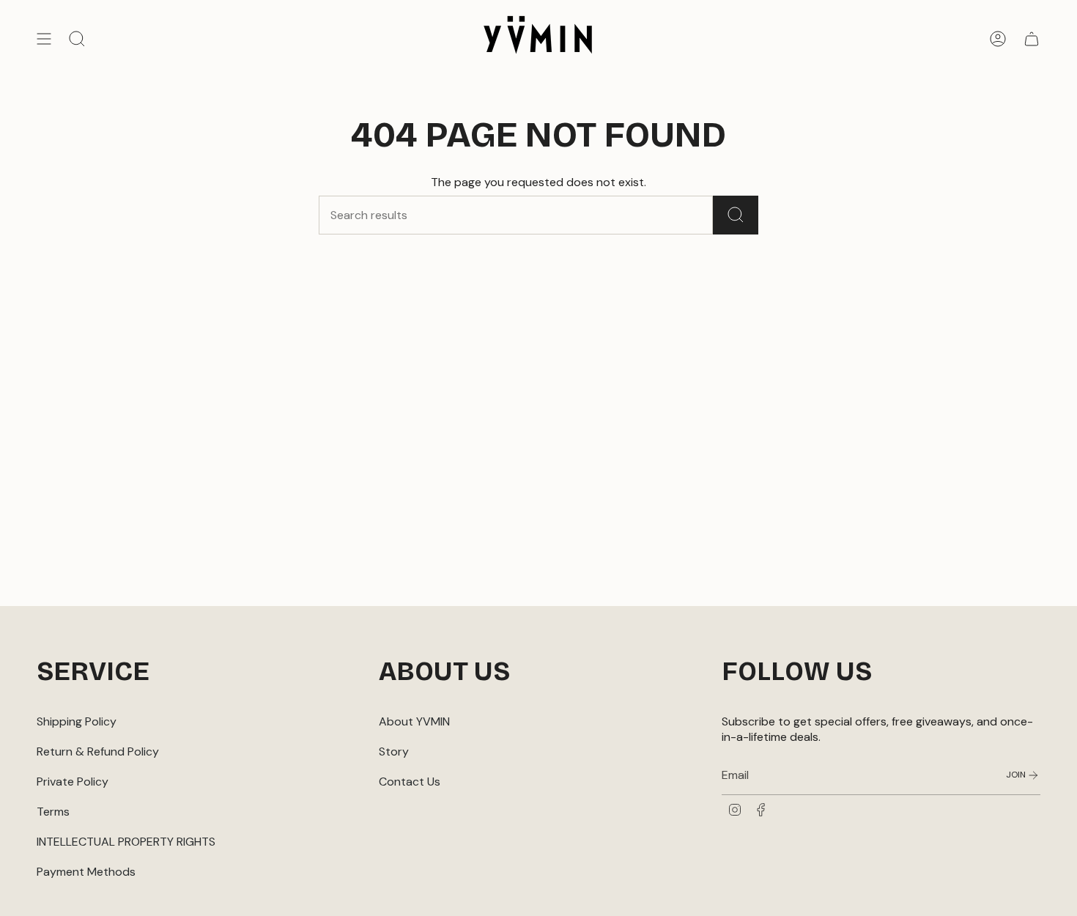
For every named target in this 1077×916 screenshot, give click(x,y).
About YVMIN (414, 721)
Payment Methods (86, 871)
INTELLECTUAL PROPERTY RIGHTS (126, 841)
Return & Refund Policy (98, 751)
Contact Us (409, 781)
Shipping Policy (76, 721)
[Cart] (1031, 39)
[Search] (735, 215)
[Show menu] (44, 39)
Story (394, 751)
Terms (53, 811)
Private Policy (72, 781)
